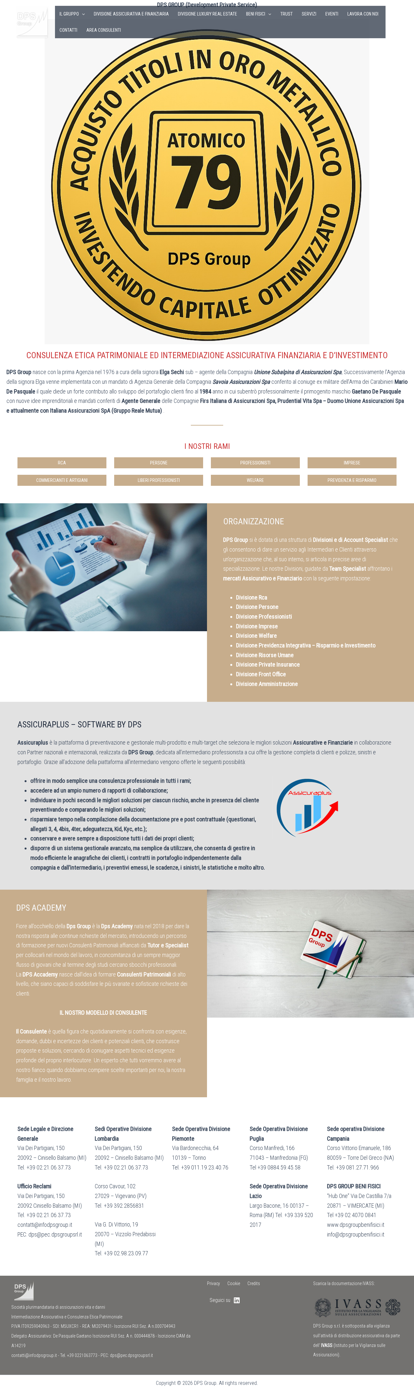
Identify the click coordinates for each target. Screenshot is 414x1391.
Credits (253, 1283)
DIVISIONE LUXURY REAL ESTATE (207, 14)
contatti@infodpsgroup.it (34, 1355)
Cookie (233, 1283)
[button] (82, 14)
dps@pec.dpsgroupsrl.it (131, 1355)
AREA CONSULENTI (103, 30)
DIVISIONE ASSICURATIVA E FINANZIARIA (131, 14)
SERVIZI (309, 14)
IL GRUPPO (69, 14)
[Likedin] (395, 22)
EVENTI (331, 14)
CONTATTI (68, 30)
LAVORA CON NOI (362, 14)
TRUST (286, 14)
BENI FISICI (255, 14)
